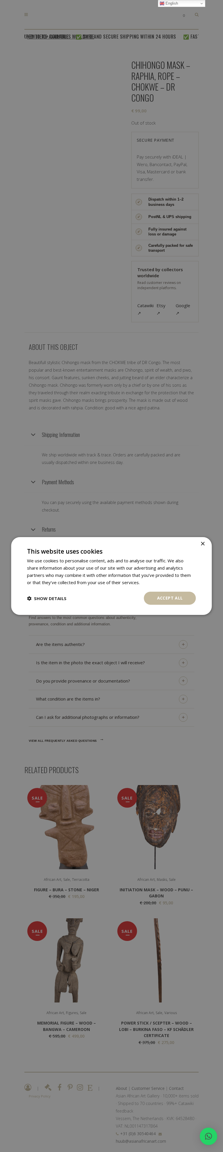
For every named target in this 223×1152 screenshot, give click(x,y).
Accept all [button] (170, 598)
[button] (208, 1136)
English (171, 3)
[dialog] (111, 576)
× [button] (202, 544)
